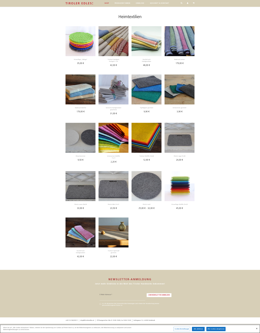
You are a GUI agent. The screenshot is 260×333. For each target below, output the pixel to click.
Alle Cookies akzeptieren (215, 329)
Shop (107, 3)
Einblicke (140, 3)
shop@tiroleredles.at (87, 320)
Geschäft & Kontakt (159, 3)
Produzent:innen (122, 3)
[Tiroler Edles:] (79, 3)
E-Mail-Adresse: (106, 294)
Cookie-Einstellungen (182, 329)
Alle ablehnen (198, 329)
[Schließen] (257, 328)
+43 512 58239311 (72, 320)
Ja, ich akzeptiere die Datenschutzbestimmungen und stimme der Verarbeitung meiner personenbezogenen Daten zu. (130, 304)
